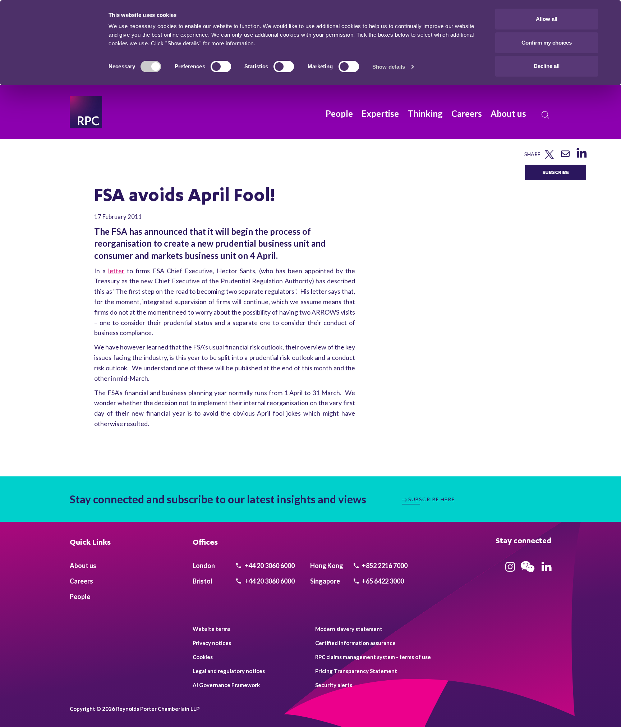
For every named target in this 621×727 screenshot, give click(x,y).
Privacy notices (212, 643)
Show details (388, 67)
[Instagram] (510, 569)
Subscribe (555, 172)
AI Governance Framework (226, 685)
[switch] (221, 66)
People (339, 113)
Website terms (211, 629)
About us (508, 113)
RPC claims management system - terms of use (373, 657)
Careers (466, 113)
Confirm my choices (546, 43)
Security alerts (333, 685)
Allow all (546, 19)
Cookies (203, 657)
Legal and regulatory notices (229, 671)
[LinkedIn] (581, 157)
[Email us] (565, 156)
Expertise (380, 113)
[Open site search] (545, 115)
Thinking (425, 113)
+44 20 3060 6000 (269, 566)
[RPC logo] (86, 112)
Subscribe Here (431, 499)
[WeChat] (528, 573)
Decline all (547, 66)
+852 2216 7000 (384, 566)
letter (116, 271)
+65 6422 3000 (382, 581)
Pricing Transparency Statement (356, 671)
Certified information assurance (355, 643)
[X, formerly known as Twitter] (549, 157)
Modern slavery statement (348, 629)
